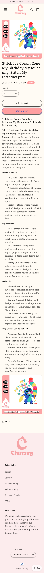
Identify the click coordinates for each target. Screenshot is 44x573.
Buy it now (22, 111)
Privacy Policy (11, 483)
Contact (8, 477)
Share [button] (8, 421)
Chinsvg (25, 569)
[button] (5, 10)
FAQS (7, 501)
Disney (5, 137)
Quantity (6, 88)
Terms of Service (13, 495)
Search (8, 472)
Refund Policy (11, 489)
